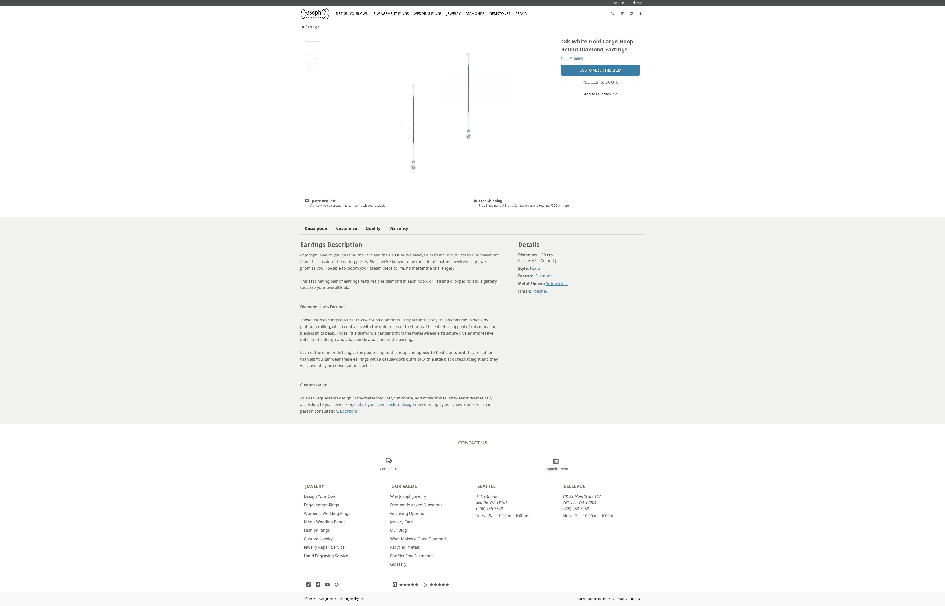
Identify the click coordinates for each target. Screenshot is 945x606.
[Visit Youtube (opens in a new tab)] (328, 584)
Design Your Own (352, 13)
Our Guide (404, 486)
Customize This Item (600, 70)
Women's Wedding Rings (327, 513)
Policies (635, 599)
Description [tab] (316, 228)
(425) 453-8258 (575, 508)
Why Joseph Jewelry (408, 496)
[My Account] (640, 13)
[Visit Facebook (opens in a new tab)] (319, 584)
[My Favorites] (631, 13)
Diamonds (475, 13)
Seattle (486, 486)
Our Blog (398, 530)
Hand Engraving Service (326, 555)
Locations (349, 411)
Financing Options (407, 513)
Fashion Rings (317, 530)
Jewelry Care (401, 522)
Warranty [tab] (398, 228)
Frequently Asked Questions (416, 505)
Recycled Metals (405, 547)
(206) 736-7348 (489, 508)
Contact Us (472, 442)
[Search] (612, 13)
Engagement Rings (391, 13)
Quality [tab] (373, 228)
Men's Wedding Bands (325, 522)
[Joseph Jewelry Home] (302, 26)
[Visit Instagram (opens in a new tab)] (309, 584)
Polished (540, 291)
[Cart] (622, 13)
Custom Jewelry (318, 539)
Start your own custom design (386, 404)
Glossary (398, 564)
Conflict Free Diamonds (412, 555)
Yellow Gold (557, 283)
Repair (521, 13)
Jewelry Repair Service (324, 547)
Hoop (535, 268)
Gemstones (499, 13)
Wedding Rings (428, 13)
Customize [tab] (346, 228)
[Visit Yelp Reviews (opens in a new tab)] (437, 584)
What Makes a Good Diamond (418, 539)
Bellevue (574, 486)
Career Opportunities (591, 599)
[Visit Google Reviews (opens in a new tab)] (407, 584)
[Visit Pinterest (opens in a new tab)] (337, 584)
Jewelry (454, 13)
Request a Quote (600, 82)
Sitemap (618, 599)
